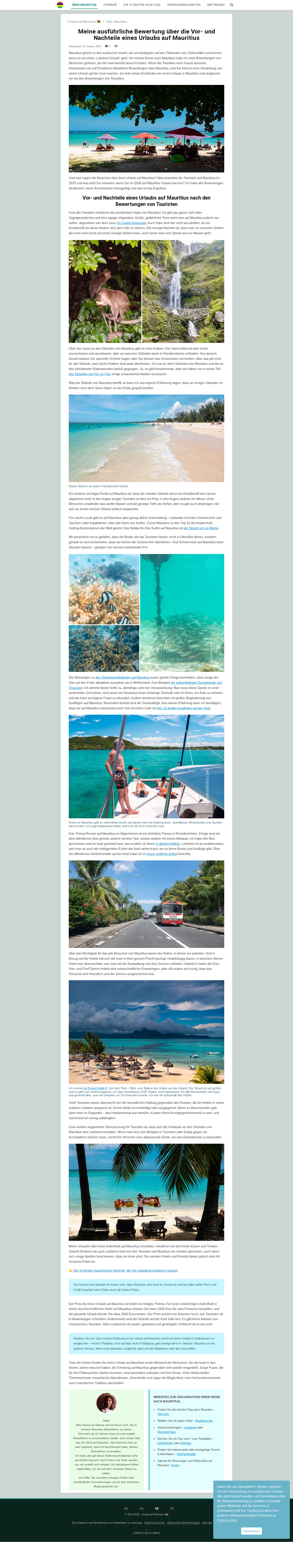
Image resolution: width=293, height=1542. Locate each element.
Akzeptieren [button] (252, 1531)
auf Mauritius (140, 677)
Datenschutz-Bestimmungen (184, 1522)
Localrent (190, 1427)
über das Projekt (211, 1522)
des (72, 374)
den (98, 677)
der (186, 528)
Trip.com (163, 1414)
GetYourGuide (186, 1454)
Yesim (175, 1465)
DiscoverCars (166, 1432)
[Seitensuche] (231, 5)
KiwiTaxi (185, 1443)
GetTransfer (165, 1443)
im (119, 223)
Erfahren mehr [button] (227, 1520)
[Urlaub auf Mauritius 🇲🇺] (60, 5)
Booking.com (204, 1420)
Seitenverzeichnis (155, 1522)
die (173, 682)
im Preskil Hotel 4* (96, 1088)
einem (151, 854)
